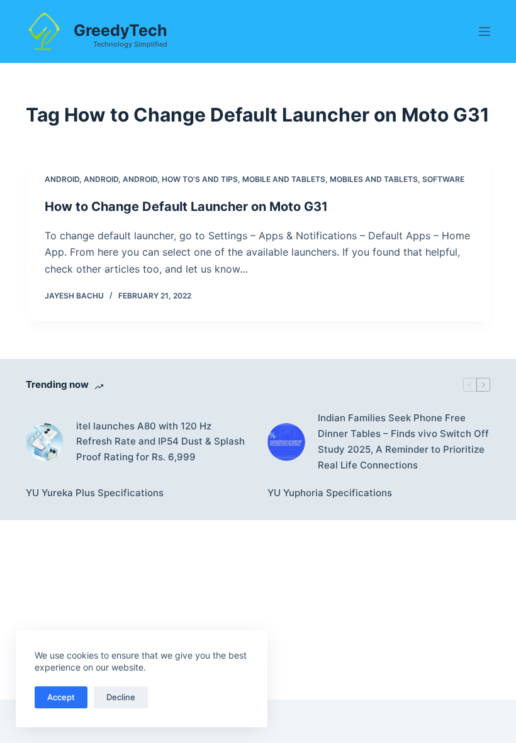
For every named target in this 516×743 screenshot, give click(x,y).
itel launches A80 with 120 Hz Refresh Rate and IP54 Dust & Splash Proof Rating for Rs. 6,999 (160, 441)
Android (62, 179)
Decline (120, 697)
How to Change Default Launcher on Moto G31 (186, 206)
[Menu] (484, 31)
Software (443, 179)
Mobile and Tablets (283, 179)
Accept (61, 697)
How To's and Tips (200, 179)
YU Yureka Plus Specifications (95, 493)
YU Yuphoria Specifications (329, 493)
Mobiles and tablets (374, 179)
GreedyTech (120, 30)
